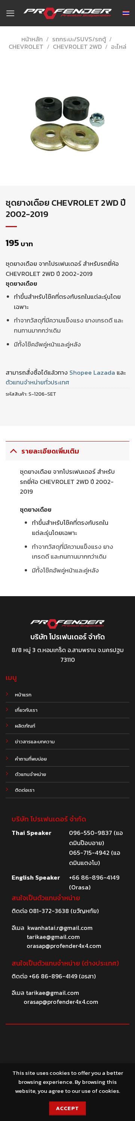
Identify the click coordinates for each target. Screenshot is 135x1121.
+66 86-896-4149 (53, 976)
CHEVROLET (26, 46)
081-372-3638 (49, 910)
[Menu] (10, 13)
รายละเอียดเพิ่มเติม (50, 451)
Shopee (80, 372)
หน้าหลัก (32, 39)
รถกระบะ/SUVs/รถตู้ (79, 39)
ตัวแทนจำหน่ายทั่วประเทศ (37, 382)
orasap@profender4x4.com (64, 945)
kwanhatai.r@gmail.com (60, 927)
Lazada (104, 372)
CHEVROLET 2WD (77, 46)
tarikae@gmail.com (53, 936)
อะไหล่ (118, 46)
